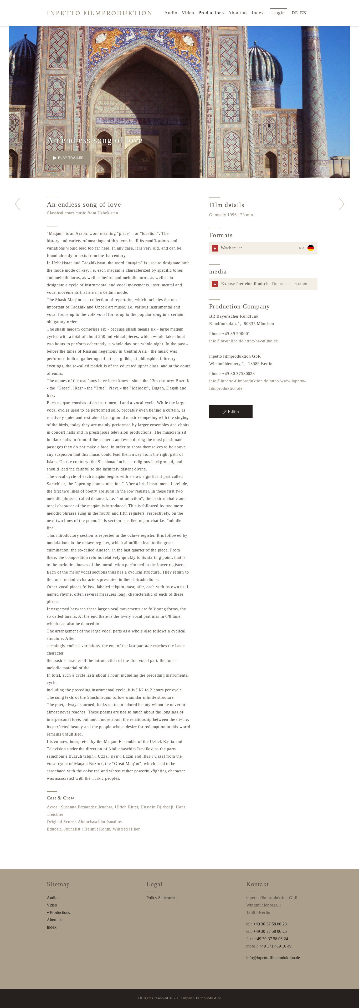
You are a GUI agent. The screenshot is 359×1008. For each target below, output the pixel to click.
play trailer (71, 158)
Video (188, 12)
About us (238, 12)
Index (258, 12)
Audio (170, 12)
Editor (233, 411)
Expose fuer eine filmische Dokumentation (260, 283)
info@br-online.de (226, 341)
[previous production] (17, 204)
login (278, 12)
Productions (211, 12)
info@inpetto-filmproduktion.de (238, 381)
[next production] (342, 204)
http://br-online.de (261, 341)
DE (295, 13)
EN (303, 13)
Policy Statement (160, 897)
